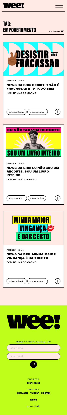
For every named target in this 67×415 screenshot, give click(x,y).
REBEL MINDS (33, 383)
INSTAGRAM (22, 393)
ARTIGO (11, 80)
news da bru (37, 198)
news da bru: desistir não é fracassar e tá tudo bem (33, 86)
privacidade (33, 406)
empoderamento (39, 111)
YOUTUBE (34, 393)
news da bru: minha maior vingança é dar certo (31, 256)
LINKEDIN (45, 393)
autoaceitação (16, 111)
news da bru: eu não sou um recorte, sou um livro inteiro (33, 171)
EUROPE (33, 399)
